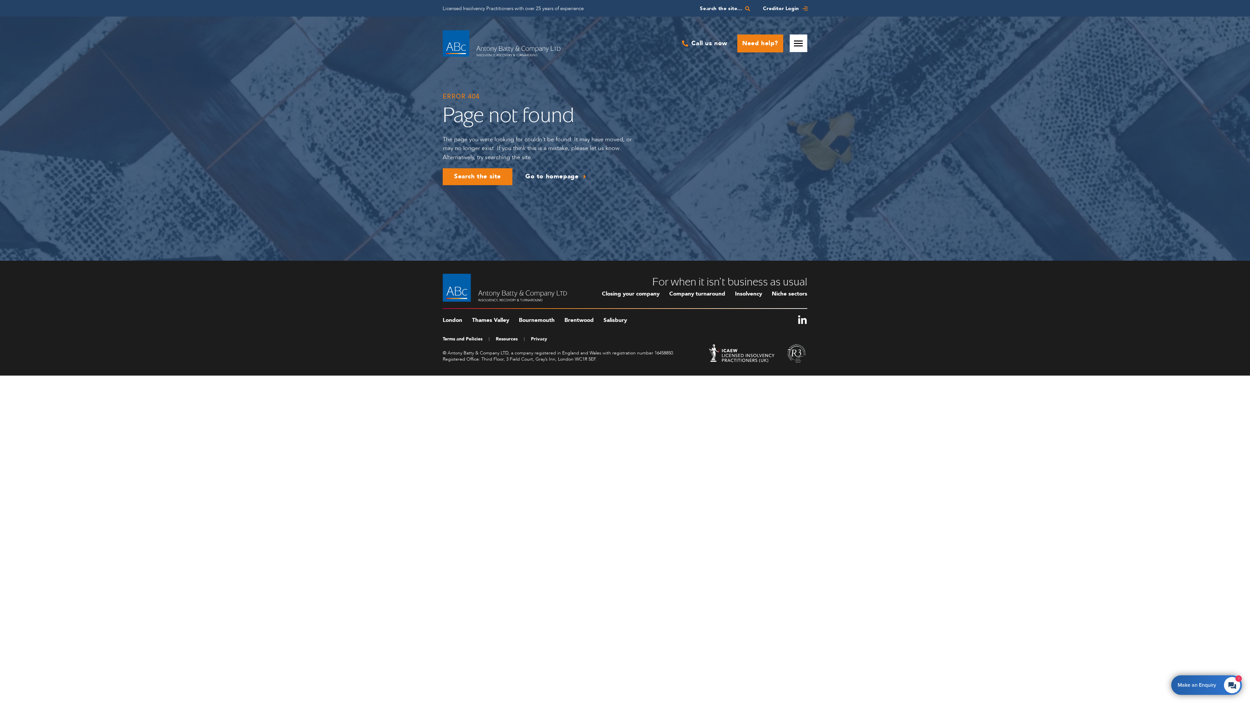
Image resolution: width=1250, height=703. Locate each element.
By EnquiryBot (1203, 683)
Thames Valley (490, 320)
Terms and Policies (462, 339)
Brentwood (579, 320)
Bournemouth (537, 320)
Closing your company (631, 293)
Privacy (539, 339)
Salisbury (615, 320)
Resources (507, 339)
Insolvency (748, 293)
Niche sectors (789, 293)
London (452, 320)
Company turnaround (697, 293)
